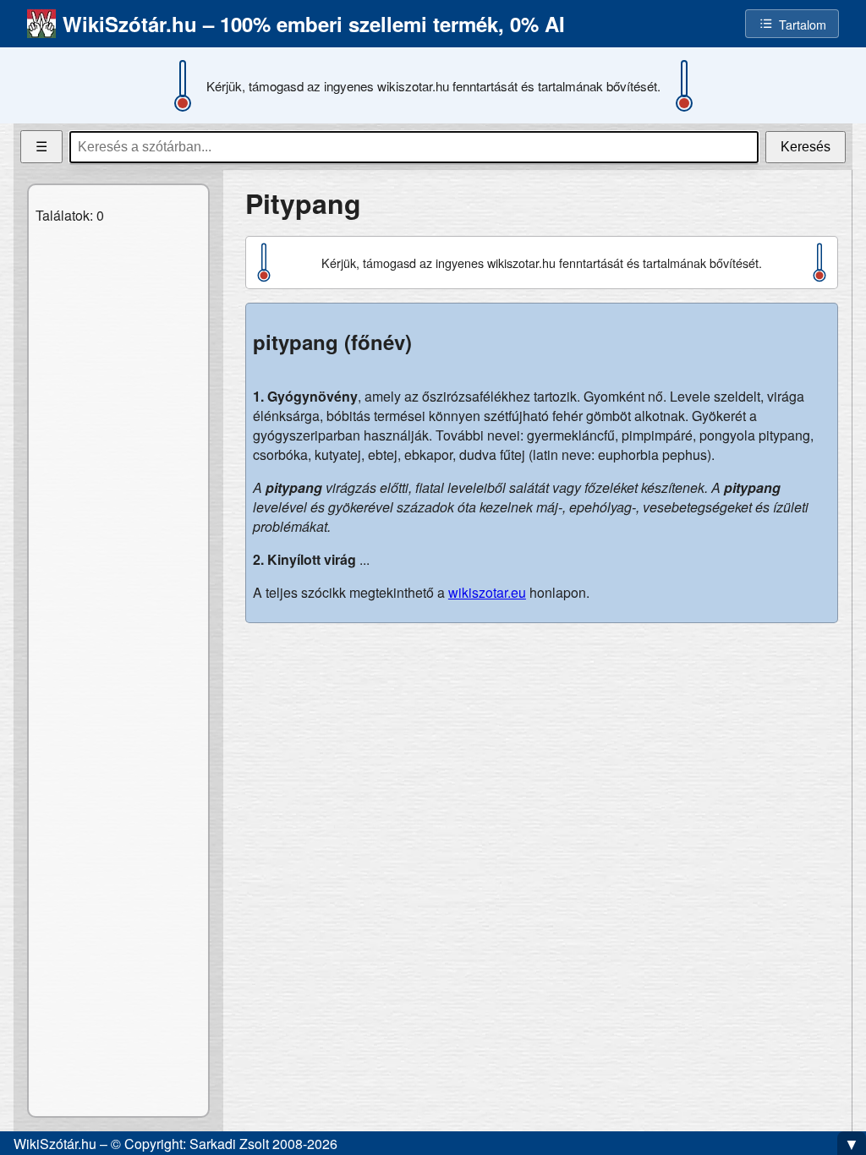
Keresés (805, 147)
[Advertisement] (541, 755)
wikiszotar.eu (487, 592)
